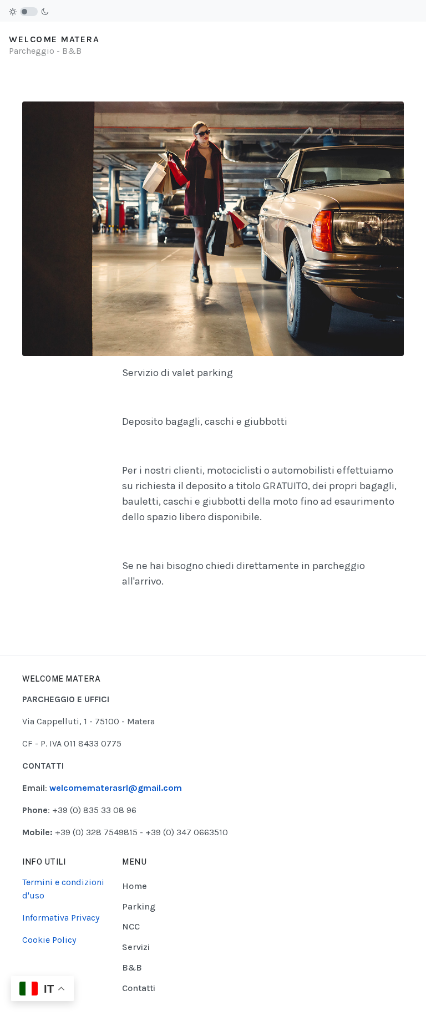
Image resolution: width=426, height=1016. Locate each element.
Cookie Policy (49, 939)
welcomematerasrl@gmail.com (115, 788)
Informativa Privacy (60, 917)
